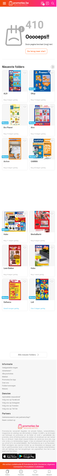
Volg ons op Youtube (10, 406)
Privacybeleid (28, 467)
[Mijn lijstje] (47, 3)
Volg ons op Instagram (11, 403)
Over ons (5, 383)
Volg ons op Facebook (11, 400)
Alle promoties (7, 374)
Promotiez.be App (9, 380)
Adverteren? (6, 371)
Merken (5, 377)
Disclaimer (42, 464)
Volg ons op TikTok (9, 409)
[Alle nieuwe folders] (53, 67)
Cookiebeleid (39, 467)
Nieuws (5, 389)
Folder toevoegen (9, 386)
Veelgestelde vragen (10, 368)
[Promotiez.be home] (19, 3)
